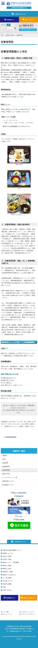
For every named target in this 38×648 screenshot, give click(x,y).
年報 (4, 587)
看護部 (4, 455)
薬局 (3, 459)
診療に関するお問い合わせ (28, 29)
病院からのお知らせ (9, 575)
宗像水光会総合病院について (12, 550)
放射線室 (5, 463)
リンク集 (6, 612)
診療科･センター (8, 553)
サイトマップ (7, 614)
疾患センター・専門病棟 (11, 562)
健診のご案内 (7, 565)
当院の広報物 (7, 584)
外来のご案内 (7, 556)
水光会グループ (8, 581)
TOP (2, 35)
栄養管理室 (6, 470)
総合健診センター (8, 485)
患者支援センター (8, 481)
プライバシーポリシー (28, 614)
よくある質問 (7, 578)
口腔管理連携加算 (10, 437)
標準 (8, 24)
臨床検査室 (6, 466)
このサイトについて (27, 612)
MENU (3, 3)
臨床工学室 (6, 474)
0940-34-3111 (14, 631)
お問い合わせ (7, 590)
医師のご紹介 (7, 568)
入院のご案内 (7, 559)
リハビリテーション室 (9, 477)
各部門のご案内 (10, 35)
